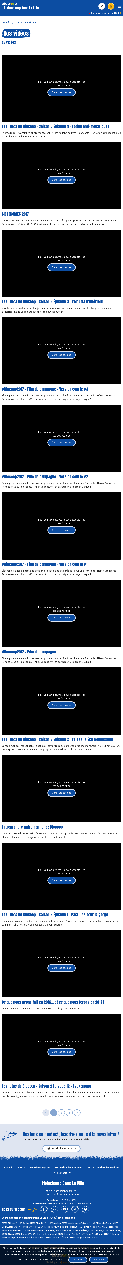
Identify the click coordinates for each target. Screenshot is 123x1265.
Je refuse (78, 1259)
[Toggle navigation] (119, 7)
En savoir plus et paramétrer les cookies (40, 1259)
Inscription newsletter (63, 1148)
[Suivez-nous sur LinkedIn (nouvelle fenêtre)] (54, 1209)
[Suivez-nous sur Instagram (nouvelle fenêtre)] (75, 1209)
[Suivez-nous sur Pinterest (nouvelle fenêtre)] (85, 1209)
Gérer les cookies (61, 92)
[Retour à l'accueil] (9, 4)
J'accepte (99, 1259)
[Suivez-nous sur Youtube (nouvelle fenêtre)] (64, 1209)
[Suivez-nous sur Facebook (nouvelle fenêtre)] (44, 1209)
